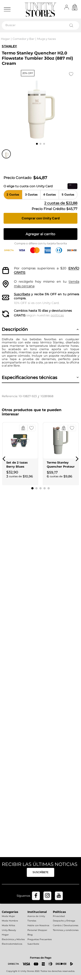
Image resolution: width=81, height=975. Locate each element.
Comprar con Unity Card (41, 218)
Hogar (5, 39)
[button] (4, 459)
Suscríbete (22, 294)
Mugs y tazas (46, 39)
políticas (57, 315)
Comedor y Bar (23, 39)
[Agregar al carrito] (23, 428)
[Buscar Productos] (72, 25)
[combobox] (40, 25)
